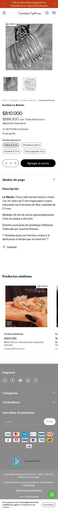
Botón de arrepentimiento (29, 490)
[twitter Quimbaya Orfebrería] (35, 380)
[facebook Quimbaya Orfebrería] (12, 380)
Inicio (4, 100)
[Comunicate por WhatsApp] (52, 494)
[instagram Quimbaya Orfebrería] (4, 380)
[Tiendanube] (29, 496)
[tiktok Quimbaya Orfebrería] (28, 380)
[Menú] (4, 12)
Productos (13, 100)
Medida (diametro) (11, 140)
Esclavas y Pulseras (29, 100)
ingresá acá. (29, 485)
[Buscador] (47, 12)
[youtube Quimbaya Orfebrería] (20, 380)
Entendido (48, 504)
